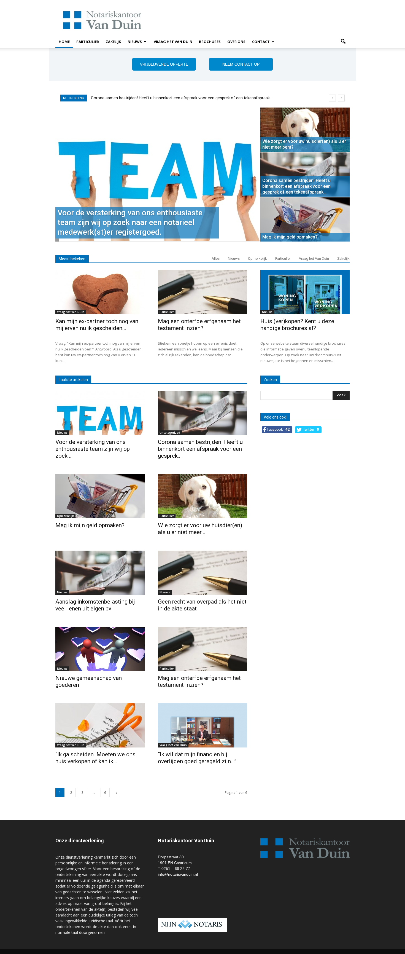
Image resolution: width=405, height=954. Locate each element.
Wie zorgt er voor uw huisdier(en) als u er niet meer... (200, 528)
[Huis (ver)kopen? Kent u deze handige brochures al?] (305, 292)
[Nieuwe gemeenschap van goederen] (100, 649)
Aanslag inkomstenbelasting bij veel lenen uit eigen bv (95, 605)
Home (64, 41)
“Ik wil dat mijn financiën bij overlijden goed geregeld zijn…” (197, 758)
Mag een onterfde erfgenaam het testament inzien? (199, 324)
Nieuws (135, 41)
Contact (261, 41)
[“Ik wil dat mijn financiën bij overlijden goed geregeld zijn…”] (202, 725)
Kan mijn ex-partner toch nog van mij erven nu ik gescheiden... (96, 324)
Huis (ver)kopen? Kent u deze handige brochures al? (297, 324)
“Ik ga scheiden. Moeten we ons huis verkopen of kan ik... (95, 758)
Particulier (87, 41)
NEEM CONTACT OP (241, 64)
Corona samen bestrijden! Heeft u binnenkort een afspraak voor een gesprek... (200, 449)
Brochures (210, 41)
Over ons (236, 41)
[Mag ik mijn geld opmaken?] (305, 219)
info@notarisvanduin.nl (178, 874)
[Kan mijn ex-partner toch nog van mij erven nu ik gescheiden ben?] (100, 292)
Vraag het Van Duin (173, 41)
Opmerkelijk (257, 258)
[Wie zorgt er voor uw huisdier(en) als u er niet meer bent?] (305, 130)
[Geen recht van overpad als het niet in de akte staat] (202, 573)
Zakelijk (113, 41)
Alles (216, 258)
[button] (343, 41)
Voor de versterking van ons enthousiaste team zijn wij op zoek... (92, 449)
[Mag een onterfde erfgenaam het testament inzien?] (202, 292)
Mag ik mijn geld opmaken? (115, 97)
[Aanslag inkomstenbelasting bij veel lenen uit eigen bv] (100, 573)
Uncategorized (170, 433)
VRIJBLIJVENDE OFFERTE (164, 64)
